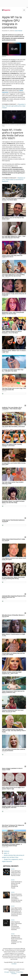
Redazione (12, 972)
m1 (8, 853)
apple (5, 853)
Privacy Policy (19, 972)
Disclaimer (14, 973)
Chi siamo (6, 972)
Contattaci (14, 963)
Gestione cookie (24, 974)
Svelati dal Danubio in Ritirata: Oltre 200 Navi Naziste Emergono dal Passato (16, 885)
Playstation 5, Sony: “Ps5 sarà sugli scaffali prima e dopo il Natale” (14, 106)
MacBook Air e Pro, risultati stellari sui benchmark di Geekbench (13, 179)
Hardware (6, 851)
